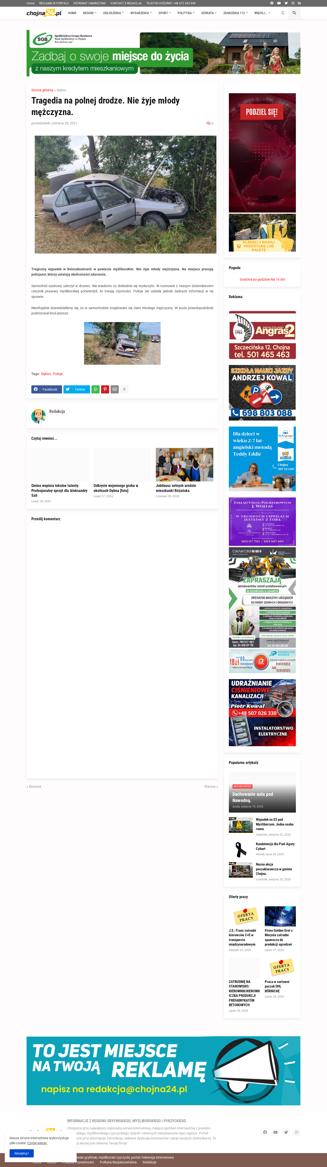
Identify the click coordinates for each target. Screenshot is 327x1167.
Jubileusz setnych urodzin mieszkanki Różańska (176, 488)
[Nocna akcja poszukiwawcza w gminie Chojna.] (241, 870)
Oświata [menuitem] (207, 13)
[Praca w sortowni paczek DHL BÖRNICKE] (280, 968)
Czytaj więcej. (37, 1143)
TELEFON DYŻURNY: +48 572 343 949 (171, 3)
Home (30, 3)
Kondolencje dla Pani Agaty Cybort (275, 846)
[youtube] (279, 3)
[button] (283, 13)
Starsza (210, 786)
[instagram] (293, 3)
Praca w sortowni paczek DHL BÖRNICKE (277, 986)
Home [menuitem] (72, 13)
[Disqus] (122, 588)
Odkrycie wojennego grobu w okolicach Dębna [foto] (116, 488)
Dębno (61, 90)
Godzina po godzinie (255, 279)
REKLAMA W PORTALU (54, 3)
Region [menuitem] (88, 13)
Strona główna (42, 90)
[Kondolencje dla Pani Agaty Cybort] (241, 849)
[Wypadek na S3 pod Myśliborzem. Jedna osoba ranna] (241, 825)
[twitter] (286, 3)
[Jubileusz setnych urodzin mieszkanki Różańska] (184, 464)
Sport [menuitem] (163, 13)
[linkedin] (299, 3)
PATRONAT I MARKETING (89, 3)
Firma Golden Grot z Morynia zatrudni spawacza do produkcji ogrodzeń (279, 937)
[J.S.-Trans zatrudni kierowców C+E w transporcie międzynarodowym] (244, 916)
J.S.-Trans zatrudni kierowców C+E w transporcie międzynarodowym (242, 937)
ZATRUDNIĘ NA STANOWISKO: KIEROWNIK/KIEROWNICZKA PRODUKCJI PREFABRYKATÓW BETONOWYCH (244, 993)
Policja (58, 374)
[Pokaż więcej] (124, 389)
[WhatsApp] (95, 389)
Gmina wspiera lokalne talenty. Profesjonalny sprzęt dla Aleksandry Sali (59, 490)
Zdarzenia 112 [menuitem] (234, 13)
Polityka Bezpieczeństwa (118, 1162)
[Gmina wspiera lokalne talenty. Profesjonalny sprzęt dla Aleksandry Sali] (60, 464)
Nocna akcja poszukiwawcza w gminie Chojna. (274, 869)
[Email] (115, 389)
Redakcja (149, 1162)
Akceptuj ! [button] (21, 1153)
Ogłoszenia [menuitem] (112, 13)
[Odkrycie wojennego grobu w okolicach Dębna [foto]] (122, 464)
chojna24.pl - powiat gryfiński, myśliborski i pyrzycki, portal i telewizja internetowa (114, 1157)
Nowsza (35, 786)
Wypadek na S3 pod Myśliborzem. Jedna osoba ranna (274, 824)
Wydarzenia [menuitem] (139, 13)
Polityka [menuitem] (185, 13)
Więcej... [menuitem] (261, 13)
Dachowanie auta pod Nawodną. (252, 797)
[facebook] (271, 3)
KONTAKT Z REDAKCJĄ (126, 3)
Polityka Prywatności (78, 1162)
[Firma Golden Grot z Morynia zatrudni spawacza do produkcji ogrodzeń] (280, 916)
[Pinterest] (105, 389)
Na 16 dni (278, 279)
